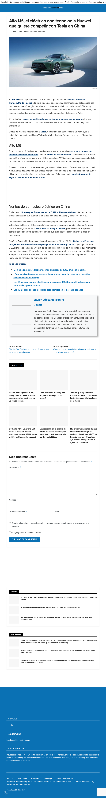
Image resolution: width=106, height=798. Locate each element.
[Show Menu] (7, 8)
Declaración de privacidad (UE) (18, 781)
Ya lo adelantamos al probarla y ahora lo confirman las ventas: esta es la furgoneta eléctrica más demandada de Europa (57, 661)
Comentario (15, 467)
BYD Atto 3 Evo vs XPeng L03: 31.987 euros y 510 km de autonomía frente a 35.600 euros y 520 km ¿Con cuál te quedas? (23, 432)
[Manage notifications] (6, 792)
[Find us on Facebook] (7, 724)
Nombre (13, 499)
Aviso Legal (48, 778)
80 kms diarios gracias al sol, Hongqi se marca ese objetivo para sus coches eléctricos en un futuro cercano (22, 396)
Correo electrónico (18, 511)
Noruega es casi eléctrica (20, 2)
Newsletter (35, 778)
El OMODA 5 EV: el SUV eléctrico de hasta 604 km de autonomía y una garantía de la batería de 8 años (59, 598)
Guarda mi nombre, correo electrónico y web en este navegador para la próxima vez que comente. (50, 524)
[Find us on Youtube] (25, 724)
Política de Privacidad (65, 778)
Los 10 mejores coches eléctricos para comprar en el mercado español (48, 289)
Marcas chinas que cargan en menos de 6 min (51, 2)
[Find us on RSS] (21, 724)
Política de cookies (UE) (62, 781)
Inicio (8, 778)
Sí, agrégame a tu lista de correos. (26, 532)
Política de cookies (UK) (85, 781)
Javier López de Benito (49, 299)
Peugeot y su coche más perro (83, 2)
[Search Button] (98, 8)
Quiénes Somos (21, 778)
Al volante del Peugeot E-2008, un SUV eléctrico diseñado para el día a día (50, 607)
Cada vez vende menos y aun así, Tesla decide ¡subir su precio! (52, 395)
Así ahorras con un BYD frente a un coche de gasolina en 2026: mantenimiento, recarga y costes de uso (56, 618)
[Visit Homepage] (53, 8)
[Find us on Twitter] (12, 724)
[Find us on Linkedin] (30, 724)
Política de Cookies (41, 781)
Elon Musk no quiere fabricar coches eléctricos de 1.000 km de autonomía (49, 269)
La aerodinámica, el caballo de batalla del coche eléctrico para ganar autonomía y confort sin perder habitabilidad (53, 432)
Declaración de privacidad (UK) (18, 784)
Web (57, 511)
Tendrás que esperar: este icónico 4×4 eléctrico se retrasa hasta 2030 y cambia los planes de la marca (83, 396)
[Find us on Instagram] (17, 724)
